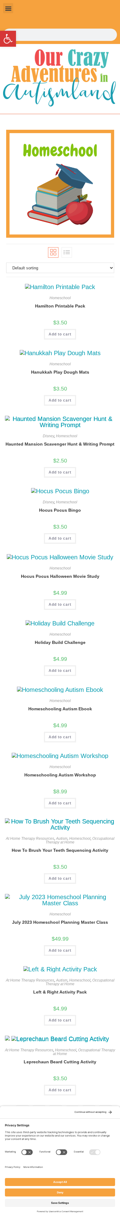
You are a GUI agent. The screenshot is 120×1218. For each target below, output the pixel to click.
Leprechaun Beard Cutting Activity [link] (60, 1061)
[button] (8, 8)
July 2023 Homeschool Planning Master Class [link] (60, 922)
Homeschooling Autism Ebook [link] (60, 708)
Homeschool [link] (60, 298)
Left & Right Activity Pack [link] (60, 992)
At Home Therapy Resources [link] (30, 838)
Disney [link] (48, 436)
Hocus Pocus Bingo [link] (60, 510)
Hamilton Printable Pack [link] (60, 306)
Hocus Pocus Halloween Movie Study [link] (60, 576)
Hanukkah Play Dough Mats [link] (60, 372)
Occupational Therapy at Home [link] (84, 1052)
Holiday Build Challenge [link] (60, 642)
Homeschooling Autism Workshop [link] (60, 774)
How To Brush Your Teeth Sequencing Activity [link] (60, 850)
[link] (8, 39)
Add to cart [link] (60, 334)
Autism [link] (61, 838)
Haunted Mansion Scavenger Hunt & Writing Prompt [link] (60, 444)
